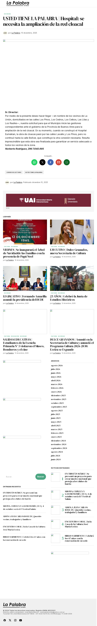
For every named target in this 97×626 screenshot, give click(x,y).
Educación (15, 336)
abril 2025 (55, 425)
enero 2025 (56, 437)
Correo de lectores (14, 172)
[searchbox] (18, 477)
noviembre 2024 (58, 444)
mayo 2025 (56, 422)
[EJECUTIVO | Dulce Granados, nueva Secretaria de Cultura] (72, 232)
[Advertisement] (48, 200)
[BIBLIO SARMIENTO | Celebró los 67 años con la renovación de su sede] (55, 538)
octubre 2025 (57, 403)
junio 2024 (56, 459)
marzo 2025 (56, 429)
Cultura (7, 246)
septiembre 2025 (59, 407)
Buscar (40, 477)
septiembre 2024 (59, 448)
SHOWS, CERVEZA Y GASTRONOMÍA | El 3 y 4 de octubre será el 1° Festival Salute (78, 495)
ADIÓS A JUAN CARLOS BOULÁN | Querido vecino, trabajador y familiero (78, 510)
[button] (4, 3)
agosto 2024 (57, 452)
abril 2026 (55, 380)
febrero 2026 (57, 388)
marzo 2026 (56, 384)
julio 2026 (55, 369)
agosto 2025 (57, 411)
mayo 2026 (56, 377)
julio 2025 (55, 414)
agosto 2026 (57, 365)
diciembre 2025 (58, 395)
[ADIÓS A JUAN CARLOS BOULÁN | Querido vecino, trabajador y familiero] (55, 510)
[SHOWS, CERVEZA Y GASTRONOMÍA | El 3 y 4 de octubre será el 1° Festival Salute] (55, 494)
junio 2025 (55, 418)
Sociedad (7, 14)
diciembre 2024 (58, 441)
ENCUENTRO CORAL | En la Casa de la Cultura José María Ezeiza (78, 524)
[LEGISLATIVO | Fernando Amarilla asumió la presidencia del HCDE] (25, 278)
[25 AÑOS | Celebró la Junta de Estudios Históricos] (72, 278)
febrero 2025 (57, 433)
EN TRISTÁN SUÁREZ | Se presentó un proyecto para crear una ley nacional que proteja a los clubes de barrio (22, 495)
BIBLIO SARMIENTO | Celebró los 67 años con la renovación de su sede (79, 538)
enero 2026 (56, 392)
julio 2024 (55, 456)
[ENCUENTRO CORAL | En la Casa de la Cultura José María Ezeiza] (55, 524)
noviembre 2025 (58, 399)
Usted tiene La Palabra (33, 172)
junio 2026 (55, 373)
